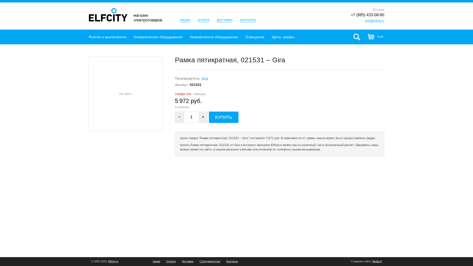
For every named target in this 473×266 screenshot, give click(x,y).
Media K (377, 261)
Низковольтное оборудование (214, 37)
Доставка (225, 20)
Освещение (254, 37)
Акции (185, 20)
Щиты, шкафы (283, 37)
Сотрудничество (210, 261)
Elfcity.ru (113, 261)
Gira (205, 78)
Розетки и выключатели (107, 37)
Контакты (248, 20)
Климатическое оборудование (158, 37)
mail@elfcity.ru (374, 21)
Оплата (203, 20)
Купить (223, 117)
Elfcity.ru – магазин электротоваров (125, 15)
